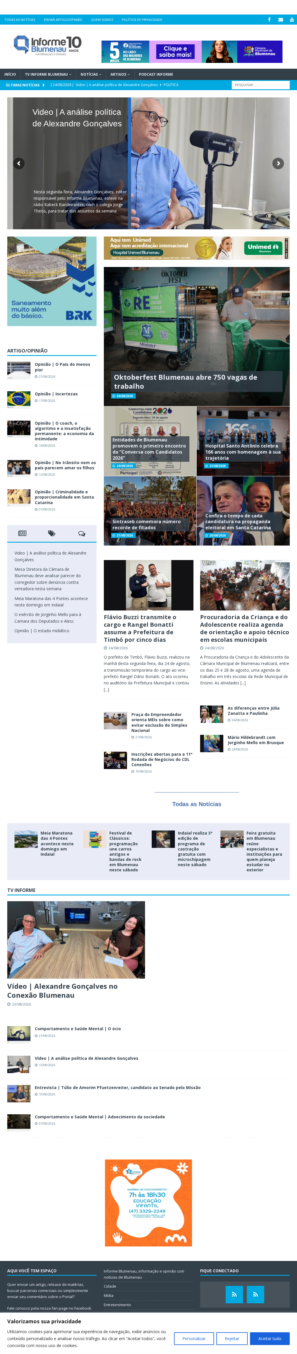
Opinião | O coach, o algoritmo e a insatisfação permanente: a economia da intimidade (64, 431)
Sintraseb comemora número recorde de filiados (147, 524)
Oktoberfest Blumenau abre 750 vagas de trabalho (185, 381)
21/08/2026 (217, 466)
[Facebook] (269, 19)
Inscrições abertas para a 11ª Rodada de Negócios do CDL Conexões (161, 759)
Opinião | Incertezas (56, 394)
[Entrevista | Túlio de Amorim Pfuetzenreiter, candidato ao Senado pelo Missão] (18, 1093)
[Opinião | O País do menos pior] (18, 370)
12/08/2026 (47, 474)
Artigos (118, 74)
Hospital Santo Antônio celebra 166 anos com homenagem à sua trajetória (243, 452)
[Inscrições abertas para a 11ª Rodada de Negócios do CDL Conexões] (115, 760)
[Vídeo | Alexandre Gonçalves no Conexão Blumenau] (76, 940)
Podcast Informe (156, 74)
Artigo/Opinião (27, 351)
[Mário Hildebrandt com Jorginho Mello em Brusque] (211, 743)
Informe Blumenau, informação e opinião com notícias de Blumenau (144, 1274)
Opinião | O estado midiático (42, 630)
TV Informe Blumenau (46, 74)
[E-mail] (281, 19)
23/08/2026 (21, 1004)
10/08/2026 (47, 1094)
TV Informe (21, 890)
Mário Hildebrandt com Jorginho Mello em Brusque (256, 740)
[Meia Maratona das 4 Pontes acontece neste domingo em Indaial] (26, 839)
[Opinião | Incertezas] (18, 400)
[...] (106, 689)
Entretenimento (117, 1304)
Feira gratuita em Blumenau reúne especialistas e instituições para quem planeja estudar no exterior (264, 851)
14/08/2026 (47, 445)
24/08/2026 (125, 396)
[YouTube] (292, 19)
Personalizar (194, 1338)
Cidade (110, 1286)
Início (10, 74)
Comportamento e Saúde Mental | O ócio (78, 1028)
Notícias (89, 74)
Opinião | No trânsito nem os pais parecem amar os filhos (65, 465)
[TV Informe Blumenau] (234, 1294)
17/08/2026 (47, 400)
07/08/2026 (47, 509)
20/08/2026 (217, 535)
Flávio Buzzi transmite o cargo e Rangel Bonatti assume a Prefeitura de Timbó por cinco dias (140, 628)
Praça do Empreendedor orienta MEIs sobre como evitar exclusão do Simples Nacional (159, 722)
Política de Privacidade (142, 19)
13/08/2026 (47, 1065)
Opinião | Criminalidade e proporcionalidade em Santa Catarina (64, 497)
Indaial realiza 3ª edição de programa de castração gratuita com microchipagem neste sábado (195, 848)
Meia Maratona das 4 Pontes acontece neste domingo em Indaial (57, 843)
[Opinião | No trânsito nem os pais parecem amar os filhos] (18, 468)
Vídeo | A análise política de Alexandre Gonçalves (86, 1058)
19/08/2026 (143, 771)
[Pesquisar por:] (261, 85)
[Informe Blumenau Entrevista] (255, 1294)
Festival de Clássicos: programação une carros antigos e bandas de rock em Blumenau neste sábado (125, 851)
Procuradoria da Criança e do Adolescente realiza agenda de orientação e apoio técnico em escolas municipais (244, 628)
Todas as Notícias (19, 19)
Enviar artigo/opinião (63, 19)
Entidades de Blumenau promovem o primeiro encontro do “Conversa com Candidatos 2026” (149, 449)
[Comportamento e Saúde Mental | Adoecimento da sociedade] (18, 1123)
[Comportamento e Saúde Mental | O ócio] (18, 1035)
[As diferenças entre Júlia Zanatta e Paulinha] (211, 714)
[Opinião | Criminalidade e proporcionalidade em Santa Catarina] (18, 498)
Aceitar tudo (269, 1338)
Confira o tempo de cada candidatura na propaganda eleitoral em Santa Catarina (238, 521)
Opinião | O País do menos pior (62, 366)
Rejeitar (232, 1338)
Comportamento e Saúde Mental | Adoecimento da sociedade (100, 1116)
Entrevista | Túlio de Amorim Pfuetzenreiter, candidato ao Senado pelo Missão (118, 1087)
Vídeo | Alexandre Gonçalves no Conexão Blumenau (62, 990)
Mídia (108, 1295)
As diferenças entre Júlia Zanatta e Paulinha (254, 710)
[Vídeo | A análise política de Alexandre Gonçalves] (18, 1064)
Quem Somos (102, 19)
